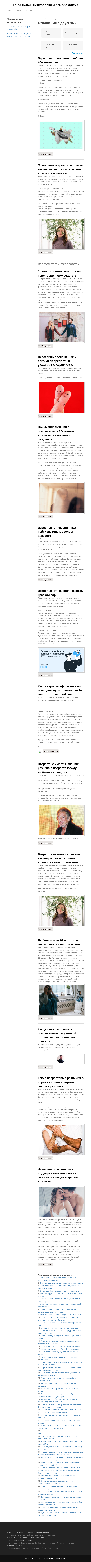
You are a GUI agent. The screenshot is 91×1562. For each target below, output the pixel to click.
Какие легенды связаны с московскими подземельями (61, 1283)
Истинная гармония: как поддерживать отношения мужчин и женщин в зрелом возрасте (58, 1175)
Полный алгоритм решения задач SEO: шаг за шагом (61, 1315)
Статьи (29, 10)
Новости (19, 10)
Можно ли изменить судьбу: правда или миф (59, 1357)
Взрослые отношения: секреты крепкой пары (61, 593)
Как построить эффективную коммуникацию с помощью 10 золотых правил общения (60, 690)
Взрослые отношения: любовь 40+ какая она (60, 60)
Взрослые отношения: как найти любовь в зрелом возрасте (57, 531)
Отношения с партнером (51, 33)
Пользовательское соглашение (31, 1538)
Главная (10, 10)
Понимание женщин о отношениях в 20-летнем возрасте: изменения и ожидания (56, 433)
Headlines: (44, 1359)
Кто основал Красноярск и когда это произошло (59, 1291)
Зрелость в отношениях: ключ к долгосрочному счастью (60, 273)
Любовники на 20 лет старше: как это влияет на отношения (59, 942)
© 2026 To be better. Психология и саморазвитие (29, 1532)
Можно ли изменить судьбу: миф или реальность (60, 1349)
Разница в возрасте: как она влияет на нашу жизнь (61, 1468)
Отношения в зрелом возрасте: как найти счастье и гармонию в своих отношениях (61, 169)
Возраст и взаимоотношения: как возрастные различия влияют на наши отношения (59, 858)
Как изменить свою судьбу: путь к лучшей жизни (60, 1346)
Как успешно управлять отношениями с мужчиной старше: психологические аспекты (57, 1035)
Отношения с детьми (73, 33)
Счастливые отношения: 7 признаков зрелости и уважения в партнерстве (57, 361)
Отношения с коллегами (73, 46)
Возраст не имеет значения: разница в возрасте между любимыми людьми (58, 768)
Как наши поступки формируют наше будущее (59, 1328)
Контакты (13, 1538)
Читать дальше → (45, 154)
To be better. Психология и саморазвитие (45, 5)
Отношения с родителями (51, 46)
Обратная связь (15, 1545)
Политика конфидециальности (21, 1540)
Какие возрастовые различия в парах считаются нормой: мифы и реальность (61, 1082)
